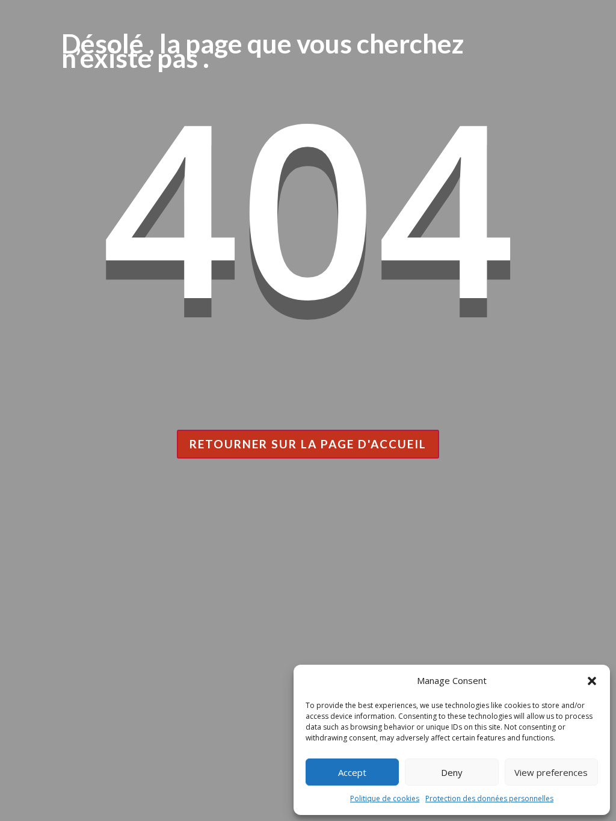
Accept (352, 772)
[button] (592, 681)
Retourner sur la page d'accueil (308, 444)
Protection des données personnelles (489, 798)
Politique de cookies (384, 798)
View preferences (551, 772)
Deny (452, 772)
